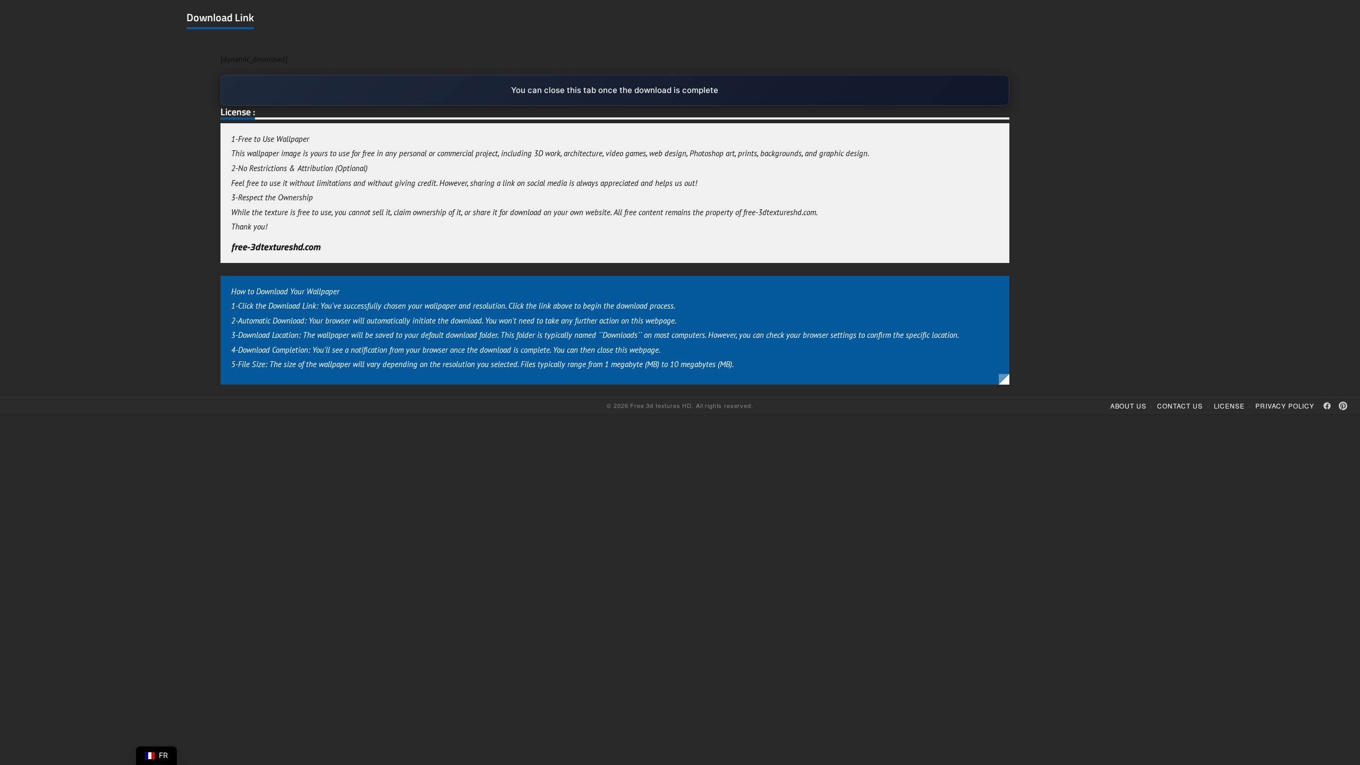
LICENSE (1229, 405)
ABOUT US (1128, 405)
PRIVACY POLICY (1284, 405)
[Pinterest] (1343, 406)
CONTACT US (1179, 405)
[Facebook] (1327, 406)
